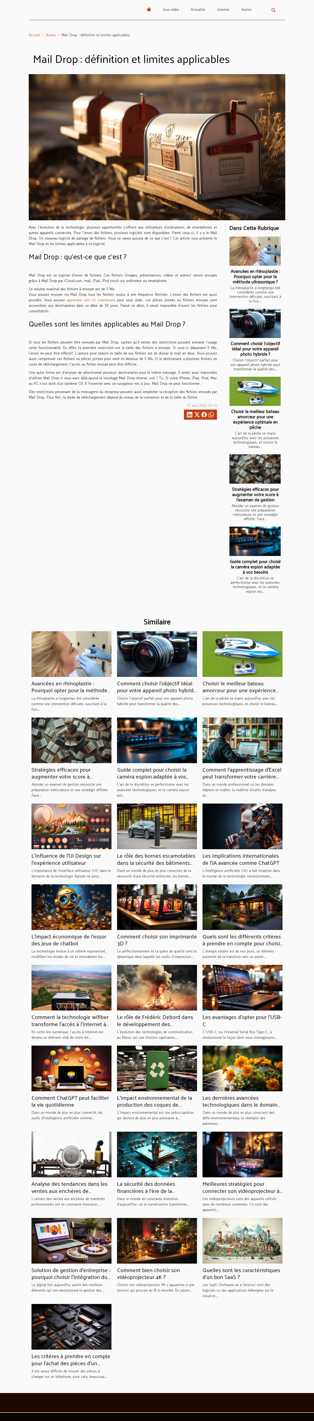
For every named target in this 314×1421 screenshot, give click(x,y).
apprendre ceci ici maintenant (91, 300)
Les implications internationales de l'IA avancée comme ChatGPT (241, 858)
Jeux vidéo (171, 9)
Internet (223, 9)
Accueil (34, 35)
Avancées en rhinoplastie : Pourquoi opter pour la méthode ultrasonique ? (255, 276)
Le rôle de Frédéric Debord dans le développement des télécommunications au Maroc (155, 1024)
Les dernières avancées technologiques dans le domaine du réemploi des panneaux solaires (241, 1107)
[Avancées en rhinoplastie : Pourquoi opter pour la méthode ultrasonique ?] (255, 251)
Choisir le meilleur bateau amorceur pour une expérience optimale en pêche (255, 419)
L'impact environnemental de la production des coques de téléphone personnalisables (154, 1104)
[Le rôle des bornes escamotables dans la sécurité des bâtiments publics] (157, 826)
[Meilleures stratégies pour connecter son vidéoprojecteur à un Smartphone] (243, 1154)
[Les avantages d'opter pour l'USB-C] (243, 987)
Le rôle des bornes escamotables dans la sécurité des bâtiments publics (156, 862)
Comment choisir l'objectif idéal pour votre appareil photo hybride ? (255, 348)
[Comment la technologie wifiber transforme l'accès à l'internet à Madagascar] (71, 987)
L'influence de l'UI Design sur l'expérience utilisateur (66, 858)
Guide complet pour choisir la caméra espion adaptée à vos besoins (255, 566)
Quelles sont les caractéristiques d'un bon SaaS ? (241, 1273)
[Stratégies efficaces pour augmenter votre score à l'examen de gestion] (255, 468)
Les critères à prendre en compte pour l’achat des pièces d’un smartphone (70, 1363)
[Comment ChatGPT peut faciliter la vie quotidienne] (71, 1068)
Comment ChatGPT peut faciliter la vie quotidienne (70, 1100)
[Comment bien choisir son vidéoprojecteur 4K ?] (157, 1240)
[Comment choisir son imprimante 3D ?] (157, 906)
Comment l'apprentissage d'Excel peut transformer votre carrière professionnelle (242, 776)
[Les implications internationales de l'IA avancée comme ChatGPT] (243, 826)
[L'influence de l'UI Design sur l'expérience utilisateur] (71, 826)
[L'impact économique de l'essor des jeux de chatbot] (71, 906)
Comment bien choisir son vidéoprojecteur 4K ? (148, 1273)
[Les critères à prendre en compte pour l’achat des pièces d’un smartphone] (71, 1326)
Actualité (198, 9)
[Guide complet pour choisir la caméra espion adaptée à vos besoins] (255, 541)
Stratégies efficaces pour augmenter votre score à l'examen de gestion (255, 494)
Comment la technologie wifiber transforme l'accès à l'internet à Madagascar (69, 1024)
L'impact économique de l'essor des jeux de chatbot (68, 939)
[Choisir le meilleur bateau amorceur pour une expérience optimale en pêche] (255, 391)
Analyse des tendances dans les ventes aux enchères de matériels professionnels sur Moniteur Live (69, 1193)
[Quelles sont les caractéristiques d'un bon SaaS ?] (243, 1240)
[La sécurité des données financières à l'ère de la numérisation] (157, 1154)
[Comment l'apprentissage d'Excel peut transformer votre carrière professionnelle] (243, 740)
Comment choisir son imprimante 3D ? (157, 939)
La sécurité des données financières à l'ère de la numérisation (146, 1190)
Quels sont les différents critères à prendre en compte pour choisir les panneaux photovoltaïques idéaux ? (242, 946)
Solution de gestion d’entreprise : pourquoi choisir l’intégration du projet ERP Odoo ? (70, 1277)
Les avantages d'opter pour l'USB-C (242, 1020)
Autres (246, 9)
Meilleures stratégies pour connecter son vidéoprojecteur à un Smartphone (241, 1190)
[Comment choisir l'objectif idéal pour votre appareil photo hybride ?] (255, 323)
